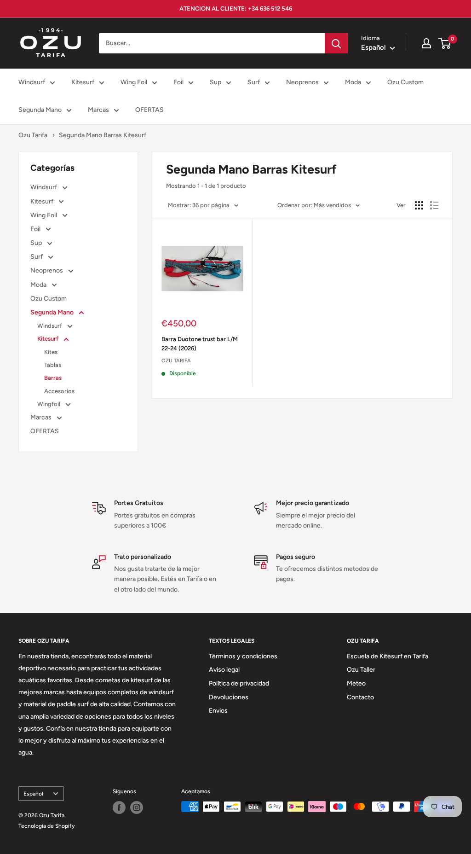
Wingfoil (49, 404)
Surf (253, 82)
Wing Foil (134, 82)
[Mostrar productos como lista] (434, 205)
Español (33, 793)
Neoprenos (302, 82)
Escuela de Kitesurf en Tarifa (387, 656)
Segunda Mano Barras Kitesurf (102, 135)
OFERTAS (149, 110)
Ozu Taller (361, 670)
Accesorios (59, 391)
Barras (53, 377)
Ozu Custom (405, 82)
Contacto (360, 697)
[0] (445, 43)
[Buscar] (336, 43)
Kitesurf (82, 82)
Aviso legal (224, 670)
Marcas (98, 110)
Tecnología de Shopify (46, 826)
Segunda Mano (40, 110)
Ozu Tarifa (32, 135)
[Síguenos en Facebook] (119, 807)
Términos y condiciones (243, 656)
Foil (178, 82)
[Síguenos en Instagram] (136, 807)
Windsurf (31, 82)
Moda (353, 82)
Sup (215, 82)
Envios (218, 711)
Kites (50, 352)
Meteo (356, 683)
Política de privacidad (239, 683)
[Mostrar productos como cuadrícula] (419, 205)
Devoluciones (228, 697)
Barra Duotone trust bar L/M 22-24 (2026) (199, 344)
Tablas (52, 364)
